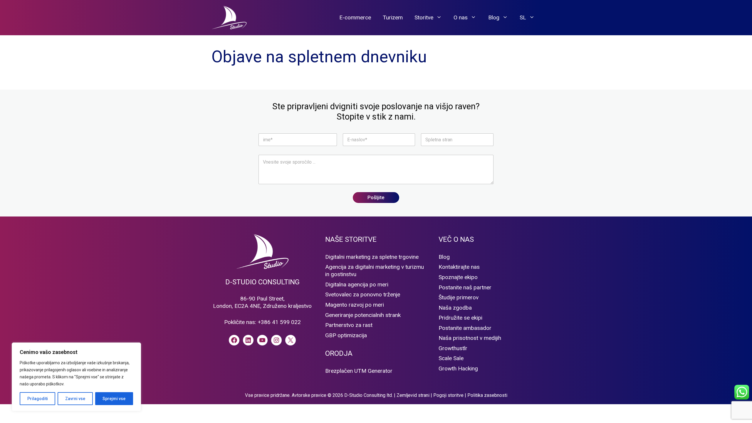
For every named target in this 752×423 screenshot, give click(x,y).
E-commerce (355, 17)
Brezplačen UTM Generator (358, 370)
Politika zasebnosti (487, 395)
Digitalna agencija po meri (356, 284)
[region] (76, 377)
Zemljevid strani (413, 395)
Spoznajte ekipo (458, 277)
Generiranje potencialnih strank (363, 315)
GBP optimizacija (346, 335)
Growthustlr (453, 348)
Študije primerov (459, 297)
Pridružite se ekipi (460, 317)
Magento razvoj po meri (354, 304)
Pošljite (376, 197)
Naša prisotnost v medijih (470, 338)
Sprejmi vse (114, 398)
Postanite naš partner (465, 287)
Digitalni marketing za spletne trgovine (372, 257)
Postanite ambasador (465, 328)
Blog (493, 17)
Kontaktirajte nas (459, 266)
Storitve (423, 17)
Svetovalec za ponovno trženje (362, 294)
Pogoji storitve (448, 395)
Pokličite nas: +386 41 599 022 (262, 322)
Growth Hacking (458, 368)
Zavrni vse (75, 398)
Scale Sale (451, 358)
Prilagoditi (37, 398)
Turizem (393, 17)
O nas (461, 17)
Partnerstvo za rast (348, 325)
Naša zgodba (455, 307)
